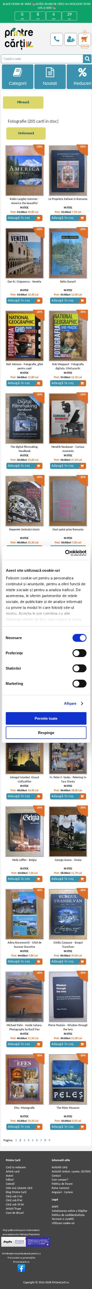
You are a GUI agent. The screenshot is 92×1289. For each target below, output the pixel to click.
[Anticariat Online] (21, 1271)
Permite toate (46, 718)
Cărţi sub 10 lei (15, 1204)
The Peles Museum (68, 1108)
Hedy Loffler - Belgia (24, 860)
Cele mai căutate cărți (19, 1188)
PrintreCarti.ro (60, 1282)
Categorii (17, 83)
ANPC (55, 1206)
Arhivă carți (13, 1171)
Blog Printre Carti (16, 1192)
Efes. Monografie (24, 1108)
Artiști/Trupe (13, 1208)
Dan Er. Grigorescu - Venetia (24, 281)
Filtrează (23, 102)
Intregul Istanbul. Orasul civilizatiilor (24, 779)
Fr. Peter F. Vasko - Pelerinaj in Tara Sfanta (68, 779)
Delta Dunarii (68, 281)
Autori (9, 1175)
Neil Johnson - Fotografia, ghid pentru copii (24, 366)
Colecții (10, 1184)
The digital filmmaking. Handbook (24, 449)
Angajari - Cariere (62, 1192)
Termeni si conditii (63, 1219)
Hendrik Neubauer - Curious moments (68, 449)
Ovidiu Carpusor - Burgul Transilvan (68, 944)
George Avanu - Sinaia (68, 860)
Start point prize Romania (68, 529)
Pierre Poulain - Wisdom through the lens (68, 1027)
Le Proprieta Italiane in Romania (68, 199)
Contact (56, 1175)
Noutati (50, 83)
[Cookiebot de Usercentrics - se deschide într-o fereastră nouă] (65, 553)
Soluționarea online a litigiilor (69, 1211)
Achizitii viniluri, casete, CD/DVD (71, 1171)
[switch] (79, 653)
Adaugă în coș (19, 218)
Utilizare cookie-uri (63, 1223)
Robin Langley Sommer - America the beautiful (24, 201)
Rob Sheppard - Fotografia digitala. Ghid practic (68, 366)
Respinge (46, 733)
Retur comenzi (60, 1188)
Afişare (70, 703)
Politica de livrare (62, 1184)
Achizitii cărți (59, 1167)
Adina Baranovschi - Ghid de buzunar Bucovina (24, 944)
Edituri (10, 1179)
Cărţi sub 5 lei (14, 1196)
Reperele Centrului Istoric (24, 529)
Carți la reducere (16, 1167)
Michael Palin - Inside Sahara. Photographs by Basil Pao (24, 1027)
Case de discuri (15, 1213)
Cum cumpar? (60, 1179)
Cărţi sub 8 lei (14, 1200)
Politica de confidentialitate (68, 1215)
